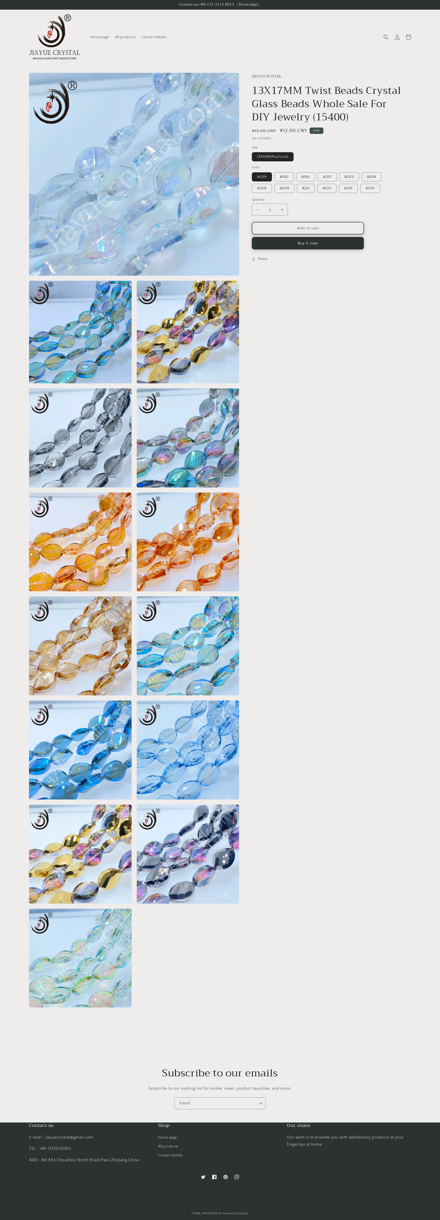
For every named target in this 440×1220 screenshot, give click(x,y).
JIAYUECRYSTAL (212, 1213)
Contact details (170, 1155)
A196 (305, 177)
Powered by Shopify (236, 1213)
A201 (327, 177)
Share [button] (262, 259)
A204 (371, 177)
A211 (305, 188)
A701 (348, 188)
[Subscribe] (260, 1103)
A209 (284, 188)
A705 (370, 188)
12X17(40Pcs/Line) (272, 157)
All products (168, 1146)
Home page (167, 1137)
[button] (386, 37)
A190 (284, 177)
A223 (327, 188)
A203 (349, 177)
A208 (262, 188)
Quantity (258, 199)
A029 (262, 177)
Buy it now (308, 243)
